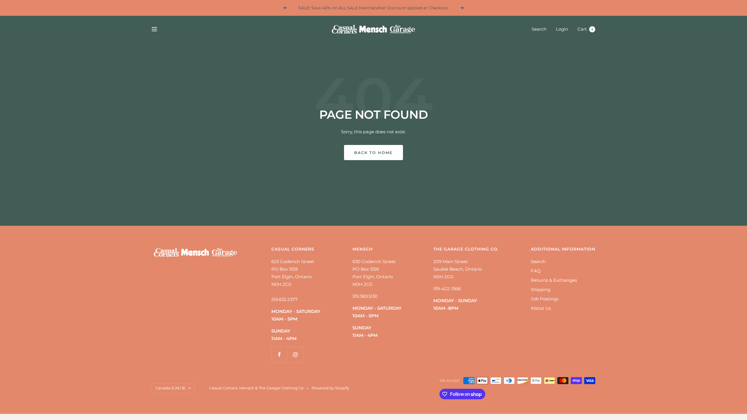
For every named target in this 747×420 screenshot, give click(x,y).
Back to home (373, 152)
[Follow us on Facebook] (279, 354)
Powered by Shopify (330, 388)
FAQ (536, 271)
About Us (541, 308)
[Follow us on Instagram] (295, 354)
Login (562, 29)
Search (539, 29)
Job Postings (544, 299)
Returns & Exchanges (554, 280)
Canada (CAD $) (170, 388)
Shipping (540, 289)
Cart (585, 29)
